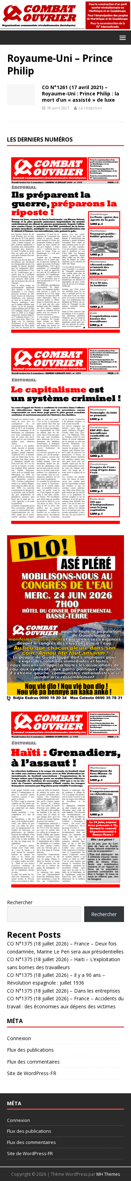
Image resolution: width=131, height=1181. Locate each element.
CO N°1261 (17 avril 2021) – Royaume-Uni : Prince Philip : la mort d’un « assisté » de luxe (80, 93)
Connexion (19, 1038)
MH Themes (108, 1174)
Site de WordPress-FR (31, 1073)
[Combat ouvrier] (65, 26)
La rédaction (90, 107)
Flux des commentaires (33, 1061)
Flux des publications (30, 1049)
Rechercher (19, 902)
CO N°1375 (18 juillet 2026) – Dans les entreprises (63, 990)
